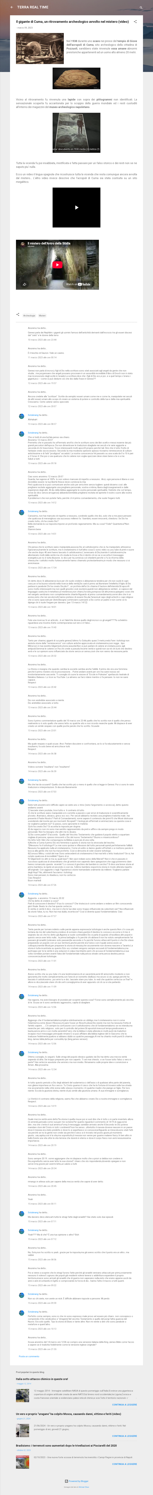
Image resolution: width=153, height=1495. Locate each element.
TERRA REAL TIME (32, 7)
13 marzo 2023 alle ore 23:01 (42, 730)
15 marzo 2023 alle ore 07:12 (42, 1239)
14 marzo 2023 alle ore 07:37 (42, 916)
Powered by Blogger (78, 1481)
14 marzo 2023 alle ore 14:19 (42, 1106)
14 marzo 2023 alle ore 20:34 (42, 1168)
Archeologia (29, 315)
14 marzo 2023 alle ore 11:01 (42, 961)
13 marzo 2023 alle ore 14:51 (42, 533)
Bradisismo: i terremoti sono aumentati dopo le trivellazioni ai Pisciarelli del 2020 (66, 1445)
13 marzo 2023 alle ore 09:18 (42, 463)
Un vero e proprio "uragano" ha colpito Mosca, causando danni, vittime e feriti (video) (68, 1414)
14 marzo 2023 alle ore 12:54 (42, 1069)
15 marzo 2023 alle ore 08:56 (42, 1259)
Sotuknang (33, 415)
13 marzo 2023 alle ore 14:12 (42, 502)
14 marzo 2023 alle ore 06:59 (42, 771)
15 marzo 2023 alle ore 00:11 (42, 1203)
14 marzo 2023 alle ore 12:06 (42, 1007)
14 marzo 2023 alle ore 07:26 (42, 885)
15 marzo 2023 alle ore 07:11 (42, 1221)
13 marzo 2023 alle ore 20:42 (42, 687)
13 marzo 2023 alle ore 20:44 (42, 707)
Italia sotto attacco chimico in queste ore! (42, 1379)
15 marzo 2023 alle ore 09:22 (42, 1285)
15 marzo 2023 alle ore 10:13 (42, 1329)
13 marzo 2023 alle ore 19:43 (42, 627)
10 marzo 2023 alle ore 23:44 (42, 339)
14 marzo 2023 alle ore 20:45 (42, 1186)
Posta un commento (29, 1356)
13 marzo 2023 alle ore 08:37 (42, 424)
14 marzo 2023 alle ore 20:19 (42, 1145)
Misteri (42, 315)
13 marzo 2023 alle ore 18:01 (42, 607)
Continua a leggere (124, 1404)
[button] (135, 22)
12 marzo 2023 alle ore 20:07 (42, 406)
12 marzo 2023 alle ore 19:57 (42, 383)
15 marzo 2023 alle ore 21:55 (42, 1349)
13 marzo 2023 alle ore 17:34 (42, 567)
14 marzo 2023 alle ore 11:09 (42, 986)
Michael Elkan (84, 1487)
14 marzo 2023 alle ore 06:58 (42, 753)
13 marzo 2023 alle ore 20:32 (42, 656)
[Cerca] (141, 8)
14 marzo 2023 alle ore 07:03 (42, 791)
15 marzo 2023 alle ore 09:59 (42, 1303)
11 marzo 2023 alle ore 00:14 (42, 357)
